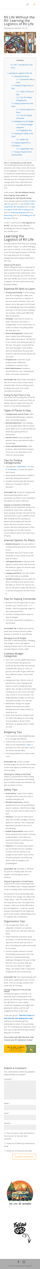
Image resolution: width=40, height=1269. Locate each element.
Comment (8, 1079)
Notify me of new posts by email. (19, 1151)
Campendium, (21, 466)
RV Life (24, 28)
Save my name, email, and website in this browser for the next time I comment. (19, 1136)
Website (7, 1123)
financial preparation (18, 212)
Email (6, 1113)
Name (7, 1103)
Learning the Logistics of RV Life (19, 73)
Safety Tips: (22, 139)
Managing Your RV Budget (22, 121)
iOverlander (12, 469)
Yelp (28, 744)
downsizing (8, 215)
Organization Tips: (24, 149)
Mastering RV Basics (20, 76)
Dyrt (32, 466)
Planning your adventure (12, 28)
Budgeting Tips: (24, 130)
